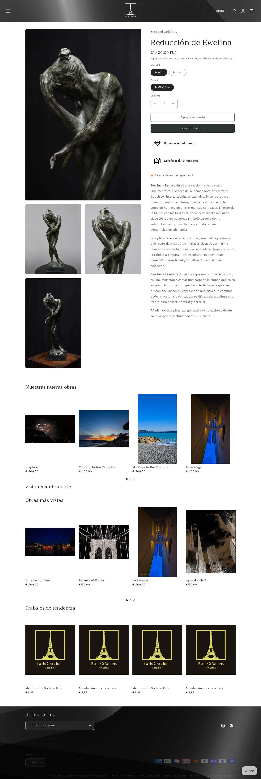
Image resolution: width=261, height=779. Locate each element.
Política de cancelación (224, 777)
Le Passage (194, 467)
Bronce (177, 72)
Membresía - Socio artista (44, 688)
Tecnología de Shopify (97, 773)
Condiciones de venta (182, 777)
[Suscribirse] (90, 725)
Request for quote (211, 595)
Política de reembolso (123, 773)
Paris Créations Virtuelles (72, 773)
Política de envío (198, 773)
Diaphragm (33, 467)
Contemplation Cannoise (97, 467)
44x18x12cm (162, 87)
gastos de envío (186, 58)
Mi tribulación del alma (203, 580)
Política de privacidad (149, 773)
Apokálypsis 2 (142, 580)
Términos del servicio (175, 773)
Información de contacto (223, 773)
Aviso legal (202, 777)
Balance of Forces (38, 580)
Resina (159, 72)
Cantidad (155, 95)
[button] (8, 11)
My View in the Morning (150, 467)
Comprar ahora (192, 128)
